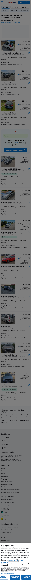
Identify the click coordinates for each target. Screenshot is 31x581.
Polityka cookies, (13, 560)
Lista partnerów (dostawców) (7, 573)
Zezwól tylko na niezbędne (15, 577)
